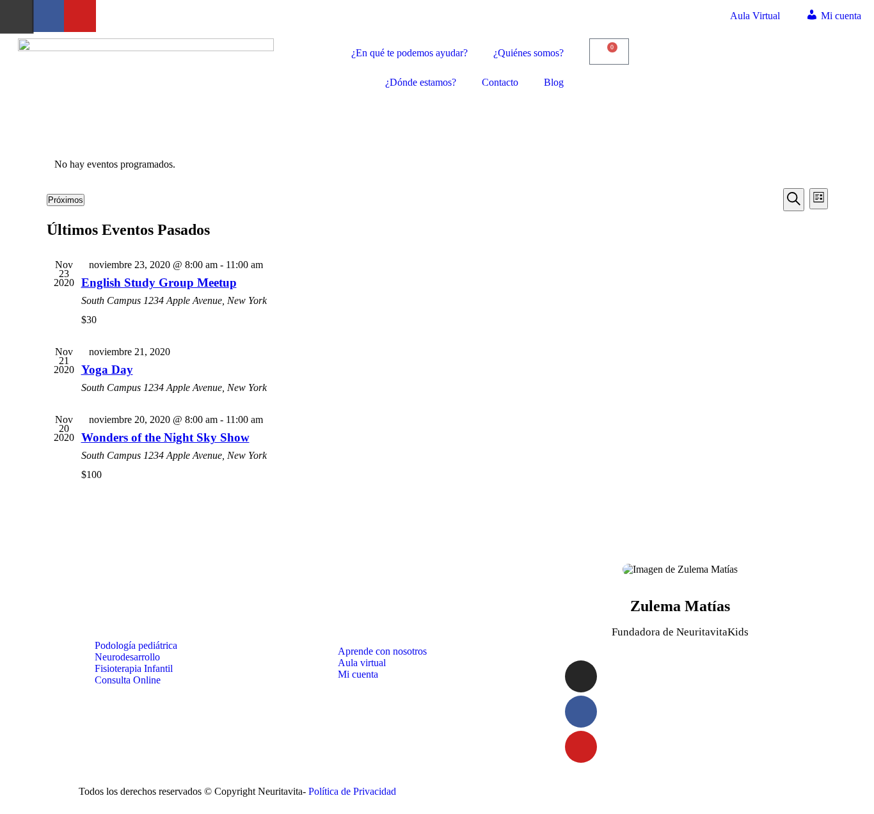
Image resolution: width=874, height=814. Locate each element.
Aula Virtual (755, 15)
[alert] (437, 164)
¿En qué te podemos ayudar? (409, 52)
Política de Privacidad (352, 791)
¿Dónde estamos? (420, 82)
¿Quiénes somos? (528, 52)
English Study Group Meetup (159, 282)
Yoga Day (107, 369)
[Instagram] (581, 676)
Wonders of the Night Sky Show (165, 437)
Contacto (500, 82)
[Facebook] (48, 16)
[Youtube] (80, 16)
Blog (554, 82)
